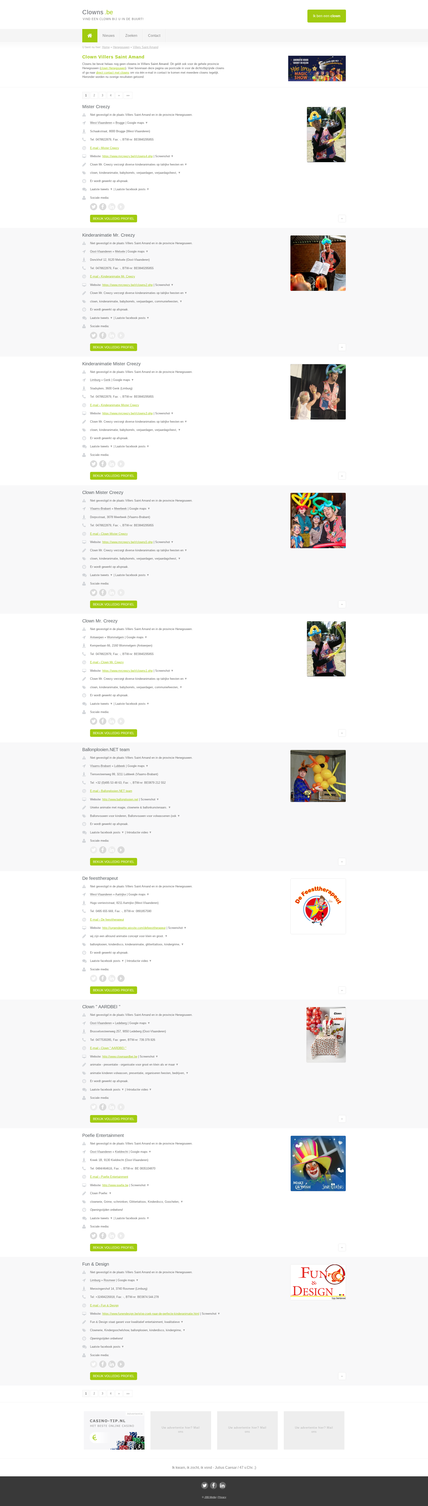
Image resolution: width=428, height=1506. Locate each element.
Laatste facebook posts (132, 189)
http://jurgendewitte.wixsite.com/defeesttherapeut (134, 928)
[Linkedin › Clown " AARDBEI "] (111, 1107)
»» (128, 95)
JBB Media (210, 1497)
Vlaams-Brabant (100, 508)
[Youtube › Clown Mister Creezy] (121, 592)
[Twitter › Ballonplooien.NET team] (93, 849)
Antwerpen (97, 637)
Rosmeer (109, 1280)
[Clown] (89, 35)
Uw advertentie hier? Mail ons (181, 1429)
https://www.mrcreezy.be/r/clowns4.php (127, 156)
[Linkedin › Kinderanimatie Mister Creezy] (111, 463)
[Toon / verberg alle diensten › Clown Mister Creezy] (158, 558)
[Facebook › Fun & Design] (102, 1364)
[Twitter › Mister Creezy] (93, 206)
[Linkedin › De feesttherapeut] (111, 978)
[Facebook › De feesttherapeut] (102, 978)
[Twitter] (204, 1485)
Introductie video (139, 832)
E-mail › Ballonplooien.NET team (111, 791)
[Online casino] (117, 1431)
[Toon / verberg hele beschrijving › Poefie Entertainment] (158, 1193)
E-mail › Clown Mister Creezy (109, 533)
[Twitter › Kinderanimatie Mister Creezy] (93, 463)
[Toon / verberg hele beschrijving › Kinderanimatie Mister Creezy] (158, 421)
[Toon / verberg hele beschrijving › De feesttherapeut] (158, 936)
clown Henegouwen (113, 68)
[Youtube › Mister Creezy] (121, 206)
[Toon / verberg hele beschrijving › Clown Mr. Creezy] (158, 679)
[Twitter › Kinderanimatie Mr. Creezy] (93, 335)
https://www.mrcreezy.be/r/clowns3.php (127, 413)
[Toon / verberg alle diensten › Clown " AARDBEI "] (158, 1073)
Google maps (137, 122)
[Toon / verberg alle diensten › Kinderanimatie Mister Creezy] (158, 430)
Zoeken (131, 35)
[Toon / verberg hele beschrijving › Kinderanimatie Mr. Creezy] (158, 293)
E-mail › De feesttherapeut (107, 919)
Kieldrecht (121, 1151)
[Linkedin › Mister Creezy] (111, 206)
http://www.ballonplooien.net (120, 799)
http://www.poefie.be (115, 1185)
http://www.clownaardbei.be (119, 1056)
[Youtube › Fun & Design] (121, 1364)
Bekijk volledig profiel (113, 218)
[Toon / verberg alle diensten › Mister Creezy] (158, 173)
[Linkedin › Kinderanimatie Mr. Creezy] (111, 335)
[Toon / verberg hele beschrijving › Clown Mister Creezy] (158, 550)
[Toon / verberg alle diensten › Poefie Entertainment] (158, 1202)
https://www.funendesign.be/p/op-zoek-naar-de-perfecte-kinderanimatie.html (150, 1313)
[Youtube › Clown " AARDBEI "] (121, 1107)
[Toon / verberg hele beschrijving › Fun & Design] (158, 1322)
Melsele (120, 251)
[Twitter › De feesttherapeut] (93, 978)
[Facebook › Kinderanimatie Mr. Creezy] (102, 335)
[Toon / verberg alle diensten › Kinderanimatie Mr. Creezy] (158, 301)
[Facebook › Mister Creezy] (102, 206)
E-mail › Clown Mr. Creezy (107, 662)
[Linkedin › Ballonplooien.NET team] (111, 849)
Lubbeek (119, 766)
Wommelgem (115, 637)
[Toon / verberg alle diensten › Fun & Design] (158, 1330)
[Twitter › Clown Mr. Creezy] (93, 721)
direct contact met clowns (112, 72)
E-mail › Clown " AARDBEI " (108, 1048)
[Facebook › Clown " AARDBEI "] (102, 1107)
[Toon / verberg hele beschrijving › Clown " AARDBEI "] (158, 1064)
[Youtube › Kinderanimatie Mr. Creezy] (121, 335)
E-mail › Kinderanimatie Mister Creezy (114, 405)
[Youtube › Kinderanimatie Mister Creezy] (121, 463)
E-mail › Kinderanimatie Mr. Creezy (112, 276)
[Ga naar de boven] (342, 218)
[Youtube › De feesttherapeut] (121, 978)
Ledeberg (121, 1023)
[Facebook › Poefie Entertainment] (102, 1235)
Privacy (222, 1497)
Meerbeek (120, 508)
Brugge (120, 122)
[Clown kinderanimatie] (317, 80)
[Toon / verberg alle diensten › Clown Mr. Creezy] (158, 687)
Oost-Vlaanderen (101, 251)
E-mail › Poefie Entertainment (109, 1176)
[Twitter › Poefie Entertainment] (93, 1235)
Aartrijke (120, 894)
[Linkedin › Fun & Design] (111, 1364)
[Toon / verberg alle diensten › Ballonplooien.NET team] (158, 816)
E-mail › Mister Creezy (104, 148)
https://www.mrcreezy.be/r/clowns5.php (127, 542)
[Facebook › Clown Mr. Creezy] (102, 721)
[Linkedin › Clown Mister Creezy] (111, 592)
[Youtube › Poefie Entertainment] (121, 1235)
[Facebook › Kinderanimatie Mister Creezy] (102, 463)
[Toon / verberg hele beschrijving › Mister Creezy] (158, 164)
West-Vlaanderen (101, 122)
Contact (154, 35)
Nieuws (109, 35)
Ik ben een (326, 16)
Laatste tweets (101, 189)
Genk (107, 380)
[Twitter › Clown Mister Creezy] (93, 592)
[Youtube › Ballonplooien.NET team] (121, 849)
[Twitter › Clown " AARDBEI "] (93, 1107)
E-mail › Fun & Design (104, 1305)
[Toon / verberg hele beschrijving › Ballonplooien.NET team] (158, 807)
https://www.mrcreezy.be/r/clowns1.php (127, 670)
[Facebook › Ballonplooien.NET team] (102, 849)
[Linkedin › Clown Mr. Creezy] (111, 721)
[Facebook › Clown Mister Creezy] (102, 592)
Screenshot (164, 156)
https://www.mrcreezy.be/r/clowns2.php (127, 285)
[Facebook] (213, 1485)
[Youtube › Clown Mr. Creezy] (121, 721)
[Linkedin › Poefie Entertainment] (111, 1235)
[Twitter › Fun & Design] (93, 1364)
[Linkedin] (222, 1485)
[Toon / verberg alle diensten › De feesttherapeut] (158, 944)
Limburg (95, 380)
